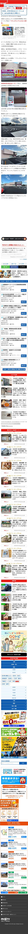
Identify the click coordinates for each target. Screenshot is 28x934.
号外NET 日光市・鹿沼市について (9, 914)
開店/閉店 (19, 8)
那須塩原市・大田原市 (7, 678)
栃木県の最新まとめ (6, 675)
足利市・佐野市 (5, 684)
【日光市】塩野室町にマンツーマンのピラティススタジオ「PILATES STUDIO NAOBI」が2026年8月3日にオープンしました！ (19, 554)
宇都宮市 (4, 681)
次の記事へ (22, 264)
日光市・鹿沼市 (17, 678)
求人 (14, 8)
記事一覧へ (14, 264)
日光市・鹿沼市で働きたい (8, 281)
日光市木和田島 (17, 423)
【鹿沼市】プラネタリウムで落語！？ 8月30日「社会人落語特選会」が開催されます (19, 624)
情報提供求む (5, 902)
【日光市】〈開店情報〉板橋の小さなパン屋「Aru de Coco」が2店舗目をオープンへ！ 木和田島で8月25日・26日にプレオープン (19, 466)
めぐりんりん (10, 426)
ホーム (3, 896)
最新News (8, 8)
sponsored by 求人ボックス (21, 281)
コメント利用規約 (23, 259)
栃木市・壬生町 (16, 675)
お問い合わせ (5, 908)
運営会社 (4, 899)
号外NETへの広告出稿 (6, 905)
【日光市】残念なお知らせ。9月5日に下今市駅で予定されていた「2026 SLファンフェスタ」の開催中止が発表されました (19, 588)
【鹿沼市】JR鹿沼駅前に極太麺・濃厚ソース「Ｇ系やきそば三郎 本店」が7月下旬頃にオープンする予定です (19, 524)
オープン (3, 423)
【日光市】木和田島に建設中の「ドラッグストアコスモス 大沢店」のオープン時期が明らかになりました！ (20, 30)
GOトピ (2, 8)
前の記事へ (6, 264)
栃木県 (19, 16)
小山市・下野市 (13, 681)
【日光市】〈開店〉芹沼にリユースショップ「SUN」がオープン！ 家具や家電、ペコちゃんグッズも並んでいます (19, 495)
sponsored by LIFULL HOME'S (14, 824)
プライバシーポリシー (6, 911)
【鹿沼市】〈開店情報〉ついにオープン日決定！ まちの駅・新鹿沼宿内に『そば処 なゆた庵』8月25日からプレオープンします (19, 539)
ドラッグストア (9, 423)
